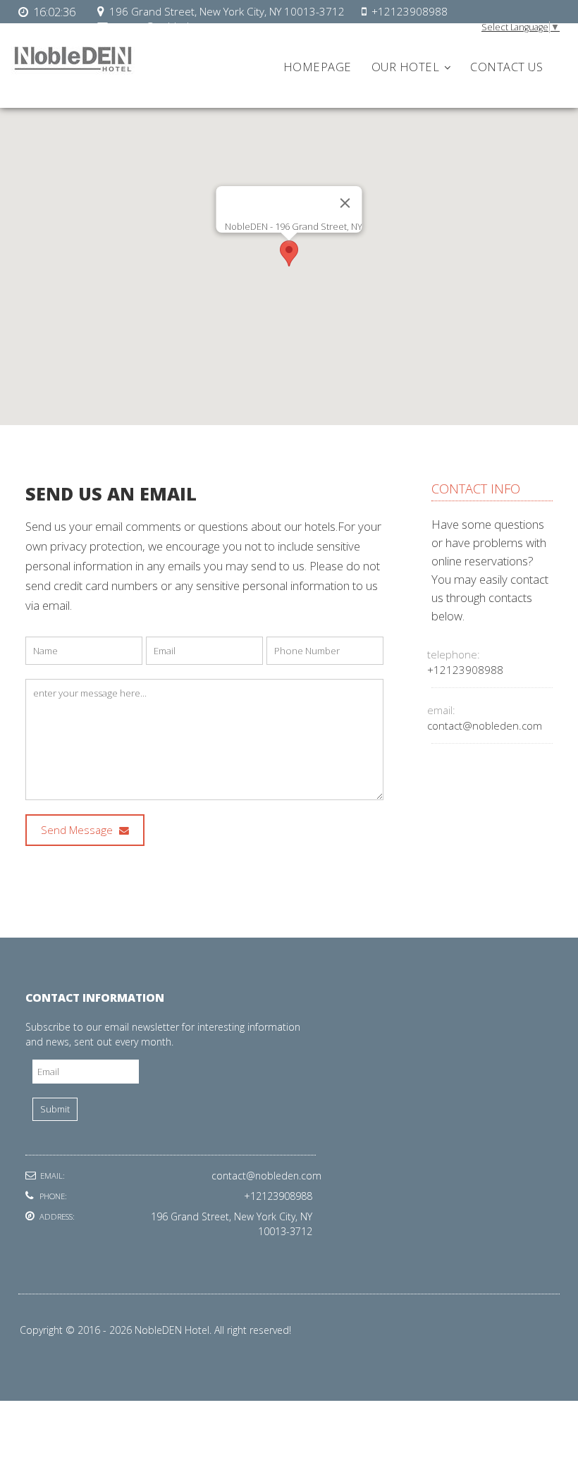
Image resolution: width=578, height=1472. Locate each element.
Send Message (78, 830)
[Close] (345, 203)
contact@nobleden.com (484, 725)
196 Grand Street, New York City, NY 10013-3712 (227, 11)
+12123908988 (409, 11)
